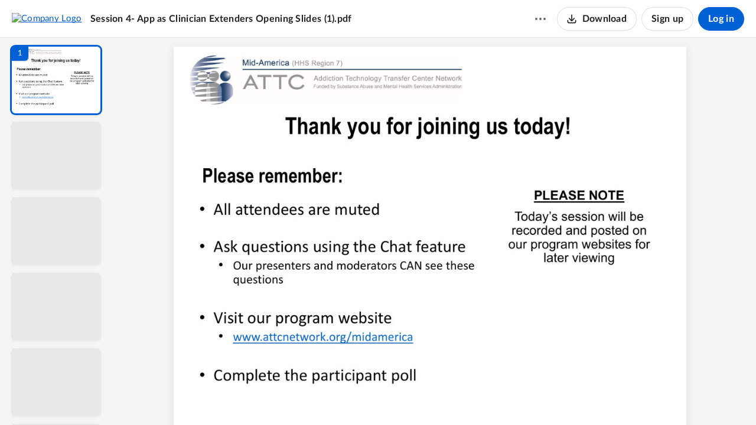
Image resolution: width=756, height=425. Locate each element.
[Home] (47, 18)
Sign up (667, 19)
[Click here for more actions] (540, 19)
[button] (56, 80)
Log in (721, 19)
